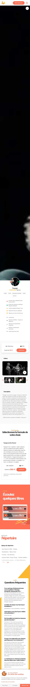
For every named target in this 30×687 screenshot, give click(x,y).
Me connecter (18, 2)
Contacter (21, 350)
